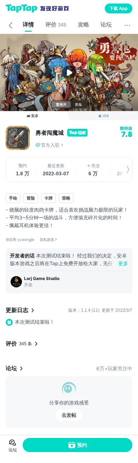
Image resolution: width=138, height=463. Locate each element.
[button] (83, 145)
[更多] (127, 25)
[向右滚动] (120, 169)
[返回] (11, 25)
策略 (66, 198)
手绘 (13, 198)
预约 (82, 445)
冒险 (31, 198)
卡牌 (48, 198)
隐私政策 (47, 239)
